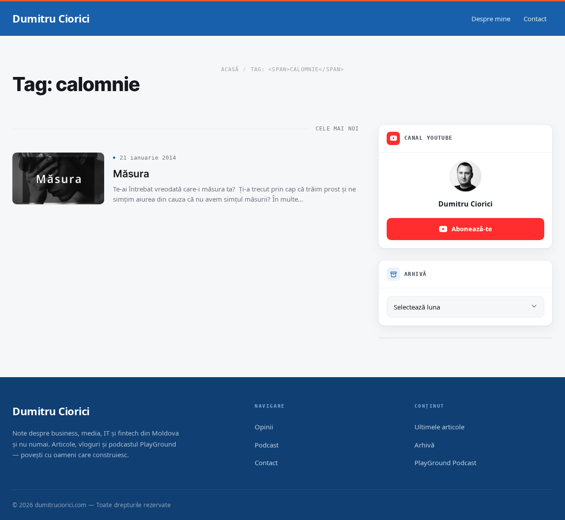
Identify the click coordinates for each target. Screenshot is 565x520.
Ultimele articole (439, 426)
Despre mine (490, 18)
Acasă (230, 69)
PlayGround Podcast (445, 462)
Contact (535, 18)
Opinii (264, 426)
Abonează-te (472, 228)
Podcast (267, 444)
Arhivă (424, 444)
